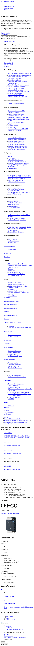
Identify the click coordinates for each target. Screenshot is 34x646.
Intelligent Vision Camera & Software (19, 192)
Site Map (7, 634)
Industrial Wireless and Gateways (17, 146)
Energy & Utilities (13, 267)
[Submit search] (12, 38)
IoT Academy (8, 340)
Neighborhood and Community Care (18, 392)
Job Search (11, 406)
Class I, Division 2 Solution (16, 114)
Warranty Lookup (13, 336)
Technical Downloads (13, 513)
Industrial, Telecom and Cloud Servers (19, 175)
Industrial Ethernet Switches (16, 141)
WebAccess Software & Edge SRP (18, 129)
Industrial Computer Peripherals (17, 161)
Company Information (14, 351)
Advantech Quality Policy (10, 308)
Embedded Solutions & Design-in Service (20, 265)
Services (6, 297)
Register (6, 6)
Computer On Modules (14, 78)
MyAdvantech (8, 8)
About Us (7, 344)
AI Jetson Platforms (13, 190)
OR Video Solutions (14, 207)
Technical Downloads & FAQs (12, 322)
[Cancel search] (14, 38)
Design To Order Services (10, 304)
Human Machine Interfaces (15, 122)
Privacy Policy (8, 636)
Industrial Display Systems (15, 90)
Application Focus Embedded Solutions (19, 75)
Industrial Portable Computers (16, 218)
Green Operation (13, 385)
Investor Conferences (14, 366)
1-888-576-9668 (10, 620)
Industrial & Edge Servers (15, 272)
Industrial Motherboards (15, 93)
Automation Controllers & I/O (16, 111)
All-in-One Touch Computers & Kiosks (19, 227)
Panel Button (4, 34)
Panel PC (10, 124)
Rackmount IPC (12, 168)
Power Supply (12, 249)
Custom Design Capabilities (16, 103)
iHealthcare (11, 270)
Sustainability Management (15, 384)
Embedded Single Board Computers (18, 85)
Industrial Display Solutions (16, 291)
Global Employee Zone (14, 375)
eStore (6, 410)
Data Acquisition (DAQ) (15, 116)
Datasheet (3, 513)
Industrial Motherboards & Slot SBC (18, 163)
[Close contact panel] (1, 589)
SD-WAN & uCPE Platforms (16, 180)
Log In (12, 6)
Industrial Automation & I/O (12, 419)
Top (3, 642)
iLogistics (11, 289)
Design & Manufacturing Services (17, 286)
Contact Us (9, 628)
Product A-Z (7, 253)
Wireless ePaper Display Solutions (18, 96)
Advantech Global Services (11, 301)
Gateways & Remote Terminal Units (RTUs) (17, 420)
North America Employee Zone (17, 377)
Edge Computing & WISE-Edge (17, 264)
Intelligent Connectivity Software (17, 147)
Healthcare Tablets (13, 241)
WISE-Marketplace (9, 412)
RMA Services (8, 331)
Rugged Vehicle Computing (16, 284)
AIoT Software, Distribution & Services (19, 73)
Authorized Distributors (10, 315)
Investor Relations (9, 359)
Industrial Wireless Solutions (16, 95)
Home (6, 417)
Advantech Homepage (7, 1)
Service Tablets (12, 239)
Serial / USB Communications (16, 149)
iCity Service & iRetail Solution (17, 228)
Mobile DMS (12, 242)
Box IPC (10, 156)
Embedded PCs (12, 83)
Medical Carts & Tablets (15, 203)
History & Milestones (14, 352)
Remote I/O (11, 127)
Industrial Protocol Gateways (16, 144)
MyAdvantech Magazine (15, 356)
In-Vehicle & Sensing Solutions (17, 220)
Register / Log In (9, 41)
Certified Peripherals (9, 246)
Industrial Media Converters (16, 143)
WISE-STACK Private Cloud (16, 182)
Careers (6, 402)
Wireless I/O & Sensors (14, 130)
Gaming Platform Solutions (16, 88)
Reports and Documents (15, 397)
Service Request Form (14, 335)
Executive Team (12, 354)
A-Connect (7, 414)
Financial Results (13, 363)
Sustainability (8, 380)
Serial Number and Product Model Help (19, 327)
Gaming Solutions (13, 287)
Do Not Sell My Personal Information (15, 637)
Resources (11, 326)
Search (6, 10)
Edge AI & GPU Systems (15, 160)
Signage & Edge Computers (16, 232)
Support (6, 319)
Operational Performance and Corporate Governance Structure (19, 394)
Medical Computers (13, 204)
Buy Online (9, 616)
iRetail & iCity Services (14, 283)
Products (6, 66)
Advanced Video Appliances (16, 189)
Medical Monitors (13, 206)
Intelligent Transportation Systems (17, 165)
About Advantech (8, 347)
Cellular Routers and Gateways (17, 138)
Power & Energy (13, 125)
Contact (6, 407)
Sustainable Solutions (14, 387)
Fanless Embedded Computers (16, 86)
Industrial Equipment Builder (16, 274)
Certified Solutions (13, 112)
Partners (6, 311)
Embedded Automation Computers (18, 117)
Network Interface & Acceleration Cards (19, 177)
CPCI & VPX (12, 158)
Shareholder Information (15, 368)
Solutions (7, 257)
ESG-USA (11, 399)
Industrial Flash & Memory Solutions (18, 91)
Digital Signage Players (14, 80)
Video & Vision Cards (14, 194)
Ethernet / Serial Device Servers (17, 139)
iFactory (10, 269)
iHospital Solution (13, 201)
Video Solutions (12, 296)
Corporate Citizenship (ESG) (14, 629)
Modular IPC (12, 166)
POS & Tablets (12, 230)
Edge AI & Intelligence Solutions (17, 81)
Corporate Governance (14, 364)
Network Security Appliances (16, 178)
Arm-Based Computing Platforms (17, 76)
